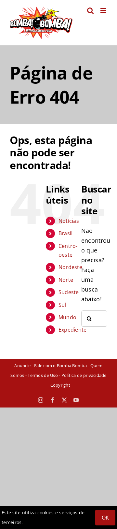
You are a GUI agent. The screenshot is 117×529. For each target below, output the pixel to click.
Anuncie (22, 365)
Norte (65, 279)
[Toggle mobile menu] (103, 10)
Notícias (68, 220)
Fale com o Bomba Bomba (60, 365)
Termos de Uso (43, 375)
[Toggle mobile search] (90, 10)
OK (105, 517)
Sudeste (68, 292)
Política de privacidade (84, 375)
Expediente (72, 329)
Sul (62, 304)
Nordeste (70, 267)
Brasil (65, 233)
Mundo (67, 317)
